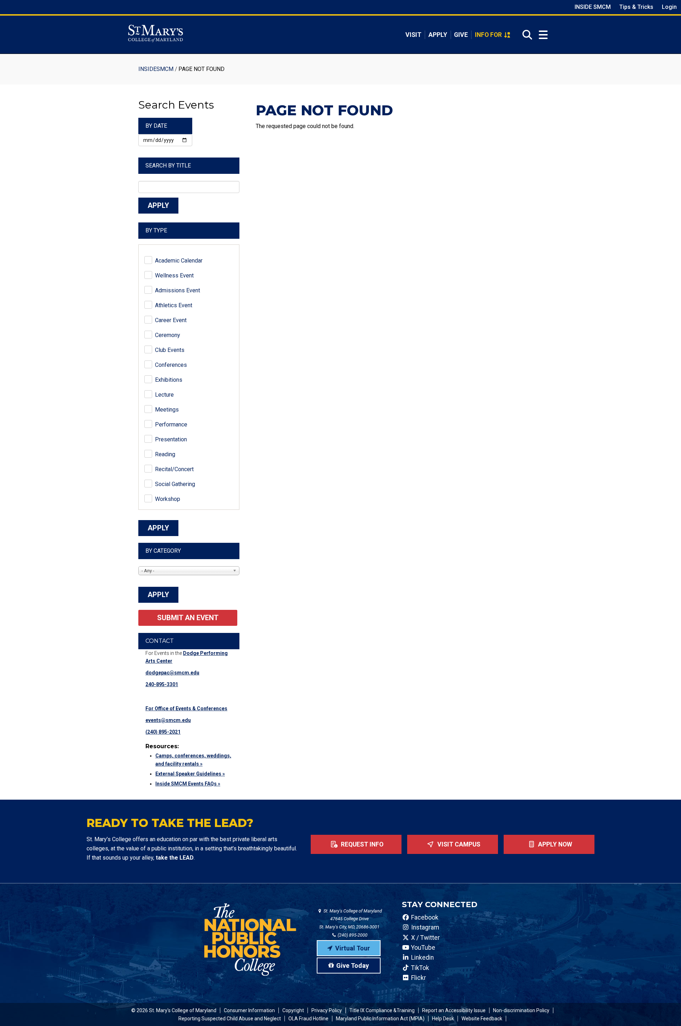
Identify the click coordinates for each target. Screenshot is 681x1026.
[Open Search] (525, 35)
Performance (171, 424)
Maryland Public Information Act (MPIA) (380, 1018)
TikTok (419, 967)
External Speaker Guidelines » (190, 774)
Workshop (167, 499)
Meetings (167, 409)
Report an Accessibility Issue (454, 1010)
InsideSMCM (155, 69)
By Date (156, 125)
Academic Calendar (179, 260)
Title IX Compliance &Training (382, 1010)
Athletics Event (173, 305)
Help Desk (443, 1018)
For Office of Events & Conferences (186, 708)
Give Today (352, 965)
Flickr (418, 977)
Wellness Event (174, 275)
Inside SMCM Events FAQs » (187, 784)
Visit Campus (458, 844)
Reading (165, 454)
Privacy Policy (326, 1010)
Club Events (169, 350)
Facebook (424, 917)
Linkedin (422, 957)
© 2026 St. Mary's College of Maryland (173, 1010)
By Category (163, 550)
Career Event (171, 320)
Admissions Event (177, 290)
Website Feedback (481, 1018)
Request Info (361, 844)
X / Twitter (425, 937)
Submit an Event (187, 617)
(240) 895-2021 (163, 732)
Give (461, 34)
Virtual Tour (352, 948)
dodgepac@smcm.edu (172, 672)
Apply (437, 34)
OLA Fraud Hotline (308, 1018)
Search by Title (168, 165)
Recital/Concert (174, 469)
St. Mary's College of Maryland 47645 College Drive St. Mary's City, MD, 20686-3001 (350, 919)
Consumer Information (249, 1010)
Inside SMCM (593, 7)
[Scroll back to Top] (663, 1008)
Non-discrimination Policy (521, 1010)
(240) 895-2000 (352, 935)
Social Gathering (175, 484)
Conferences (171, 365)
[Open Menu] (543, 35)
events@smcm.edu (168, 720)
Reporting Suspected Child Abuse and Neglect (229, 1018)
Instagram (424, 927)
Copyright (293, 1010)
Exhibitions (168, 379)
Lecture (164, 394)
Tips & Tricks (636, 7)
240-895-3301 (161, 684)
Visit (413, 34)
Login (669, 7)
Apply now (554, 844)
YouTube (422, 947)
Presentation (171, 439)
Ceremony (167, 335)
